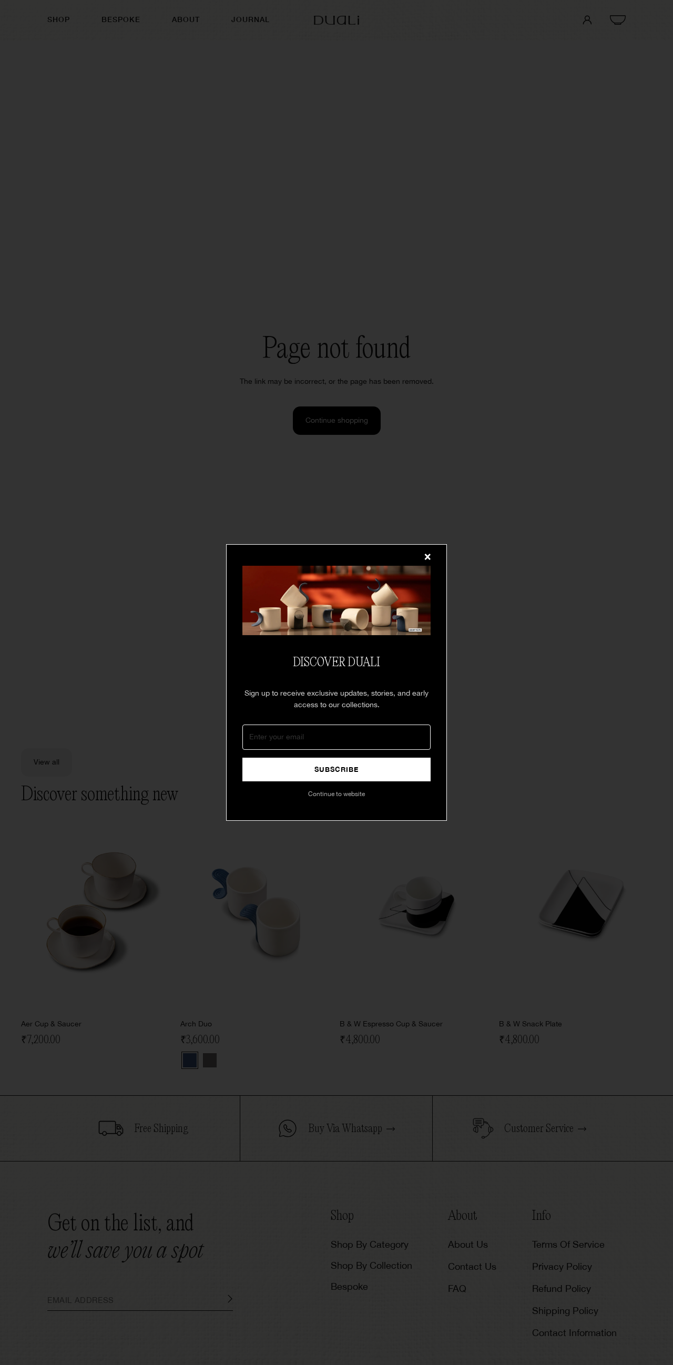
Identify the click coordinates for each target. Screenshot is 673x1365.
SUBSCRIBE (336, 769)
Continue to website (336, 794)
